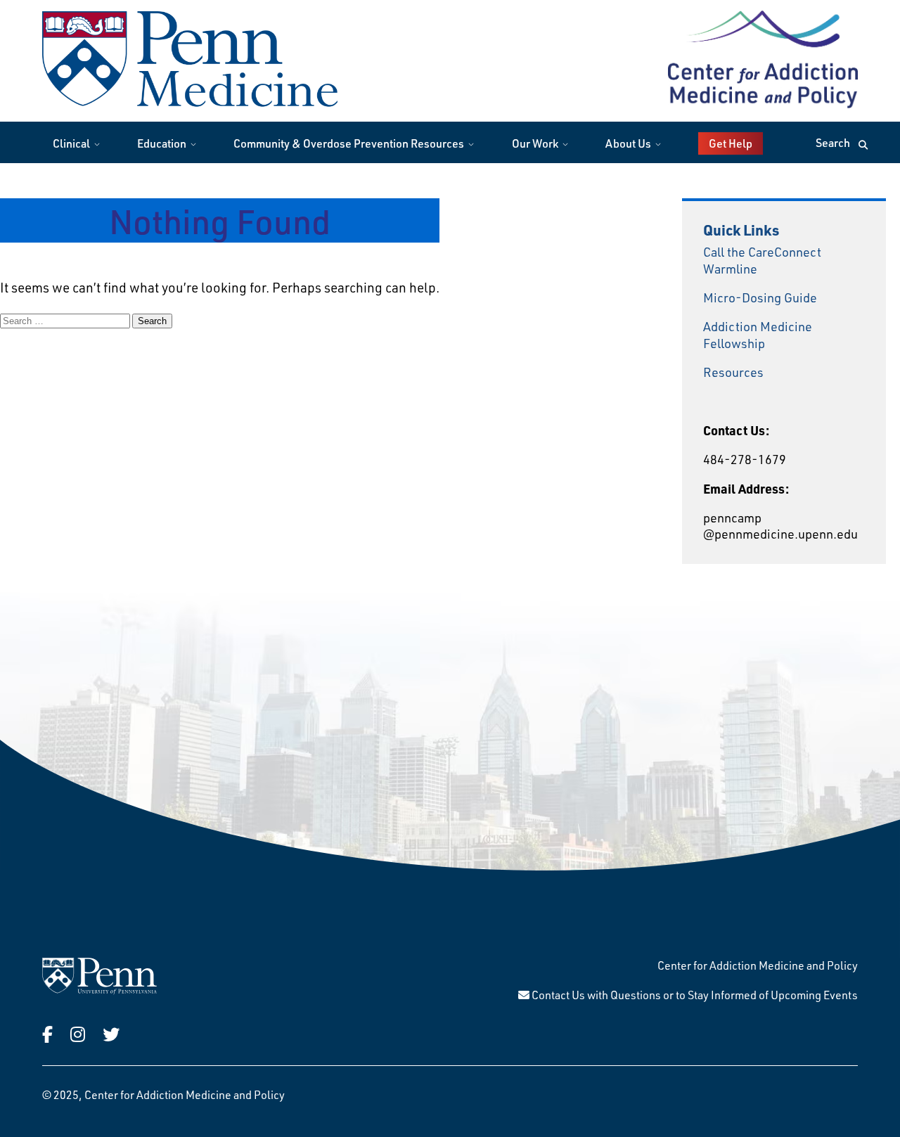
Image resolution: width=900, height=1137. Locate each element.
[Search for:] (66, 319)
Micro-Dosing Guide (760, 297)
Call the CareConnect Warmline (762, 259)
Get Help (730, 143)
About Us (628, 143)
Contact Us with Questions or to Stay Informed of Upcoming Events (693, 994)
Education (161, 143)
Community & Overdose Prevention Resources (348, 143)
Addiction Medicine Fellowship (757, 334)
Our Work (535, 143)
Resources (733, 372)
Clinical (71, 143)
